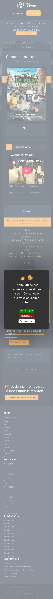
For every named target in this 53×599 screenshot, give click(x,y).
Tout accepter (26, 310)
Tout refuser (26, 316)
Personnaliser (26, 321)
